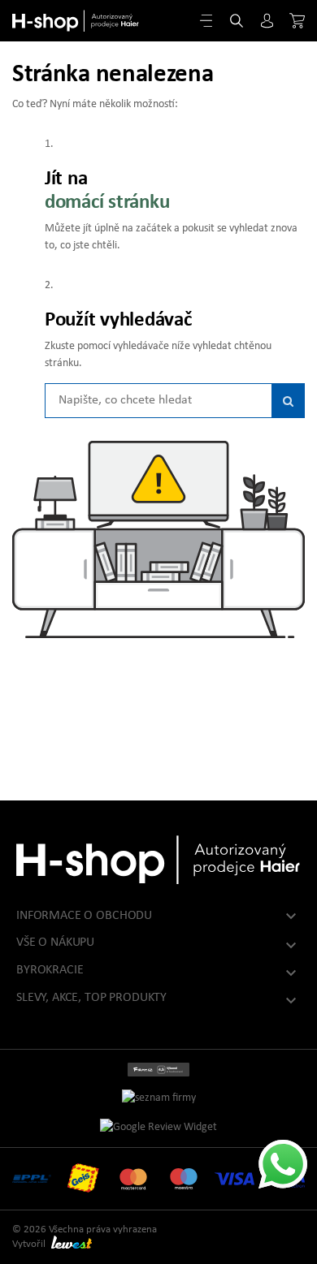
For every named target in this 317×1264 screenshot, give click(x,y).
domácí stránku (107, 202)
